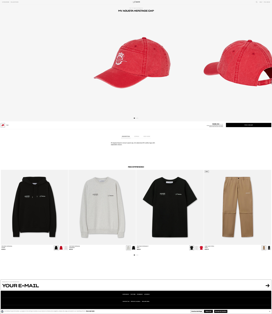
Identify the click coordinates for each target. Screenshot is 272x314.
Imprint (93, 311)
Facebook (140, 294)
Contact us (126, 301)
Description (126, 136)
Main (130, 8)
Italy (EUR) (267, 2)
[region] (136, 311)
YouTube (132, 294)
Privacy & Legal (135, 301)
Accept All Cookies (221, 311)
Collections (14, 2)
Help (260, 2)
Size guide (147, 136)
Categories (5, 2)
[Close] (269, 311)
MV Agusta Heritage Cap (137, 8)
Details (136, 136)
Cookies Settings (196, 311)
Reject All (208, 311)
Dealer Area (145, 301)
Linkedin (147, 294)
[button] (134, 118)
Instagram (125, 294)
